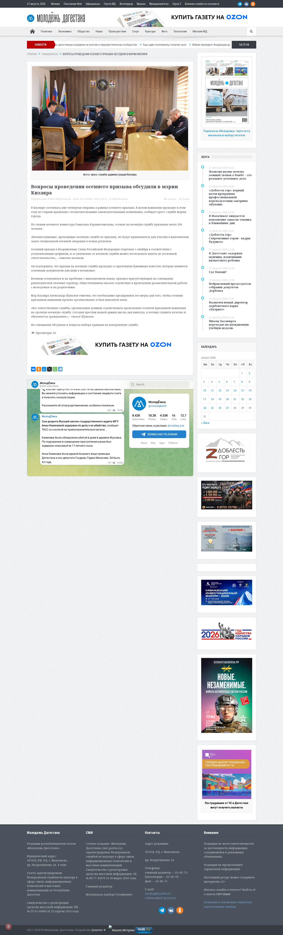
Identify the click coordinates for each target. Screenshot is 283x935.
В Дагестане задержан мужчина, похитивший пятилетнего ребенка (225, 256)
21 (235, 399)
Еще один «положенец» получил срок (105, 44)
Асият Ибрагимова (59, 199)
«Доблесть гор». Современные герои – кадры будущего (229, 238)
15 (242, 390)
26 (220, 407)
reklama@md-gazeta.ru (160, 898)
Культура (150, 31)
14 (235, 390)
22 (242, 399)
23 (250, 399)
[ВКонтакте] (33, 369)
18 (212, 399)
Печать (171, 199)
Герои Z (176, 3)
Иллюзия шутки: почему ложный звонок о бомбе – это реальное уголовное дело (230, 175)
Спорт (135, 31)
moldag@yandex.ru (158, 893)
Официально (93, 3)
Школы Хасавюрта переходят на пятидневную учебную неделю (229, 324)
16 (250, 390)
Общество (83, 31)
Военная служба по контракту (202, 3)
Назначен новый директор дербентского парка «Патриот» (228, 306)
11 (212, 390)
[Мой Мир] (44, 369)
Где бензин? (218, 272)
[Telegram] (60, 369)
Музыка (141, 3)
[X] (49, 369)
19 (220, 399)
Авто (164, 31)
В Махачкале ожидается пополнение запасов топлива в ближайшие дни (230, 219)
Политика (46, 31)
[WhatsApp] (55, 369)
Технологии (180, 31)
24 (204, 407)
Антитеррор (126, 3)
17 (204, 399)
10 (204, 390)
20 (227, 399)
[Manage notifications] (8, 926)
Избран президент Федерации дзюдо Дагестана (161, 44)
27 (227, 407)
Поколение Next (73, 3)
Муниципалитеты (159, 3)
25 (212, 407)
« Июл (205, 423)
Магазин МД (200, 31)
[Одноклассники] (38, 369)
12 (220, 390)
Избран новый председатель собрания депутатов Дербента (230, 287)
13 (227, 390)
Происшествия (117, 31)
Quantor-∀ (98, 930)
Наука (99, 31)
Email (186, 199)
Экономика (64, 31)
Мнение (55, 3)
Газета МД (110, 3)
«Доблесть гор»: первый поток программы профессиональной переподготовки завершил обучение (228, 197)
